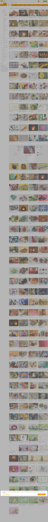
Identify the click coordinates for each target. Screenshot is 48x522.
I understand (42, 494)
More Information (6, 494)
